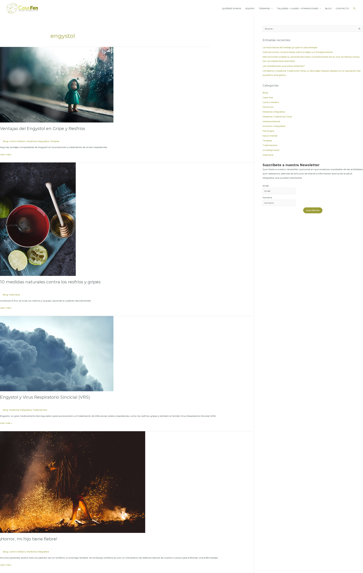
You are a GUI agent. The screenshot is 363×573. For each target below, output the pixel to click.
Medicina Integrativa (38, 141)
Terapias (54, 141)
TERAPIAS (264, 8)
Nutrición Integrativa (274, 126)
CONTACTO (342, 8)
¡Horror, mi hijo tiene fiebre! (28, 539)
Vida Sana (14, 294)
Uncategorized (271, 150)
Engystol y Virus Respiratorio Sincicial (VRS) (45, 397)
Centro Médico (17, 141)
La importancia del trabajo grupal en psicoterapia (290, 47)
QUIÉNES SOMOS (231, 8)
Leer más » (6, 155)
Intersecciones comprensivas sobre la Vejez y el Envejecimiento (298, 52)
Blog (5, 141)
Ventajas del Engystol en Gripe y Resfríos (42, 128)
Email (266, 185)
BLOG (328, 8)
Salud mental (270, 135)
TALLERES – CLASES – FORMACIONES (297, 8)
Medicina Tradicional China (277, 116)
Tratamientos (39, 410)
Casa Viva (268, 97)
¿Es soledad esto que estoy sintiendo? (284, 66)
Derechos (268, 107)
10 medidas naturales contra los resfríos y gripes (50, 282)
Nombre (267, 197)
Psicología (268, 131)
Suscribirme (312, 210)
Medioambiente (271, 121)
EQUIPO (250, 8)
